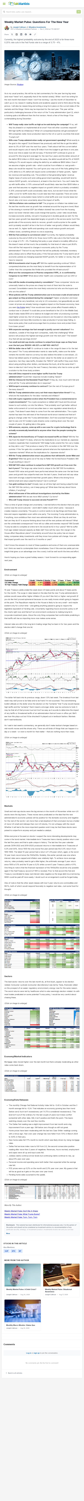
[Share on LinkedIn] (21, 34)
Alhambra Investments (37, 27)
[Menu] (4, 3)
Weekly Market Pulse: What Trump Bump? (22, 1214)
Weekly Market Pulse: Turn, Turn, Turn (20, 1217)
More (8, 1233)
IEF (20, 1251)
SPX (13, 1251)
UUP (6, 1251)
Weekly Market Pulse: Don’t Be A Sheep (21, 1211)
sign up (37, 1353)
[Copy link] (35, 34)
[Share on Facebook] (26, 34)
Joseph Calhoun (19, 27)
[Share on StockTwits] (17, 34)
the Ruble (21, 307)
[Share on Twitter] (12, 34)
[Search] (78, 11)
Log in (28, 1353)
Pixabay (20, 84)
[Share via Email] (30, 34)
